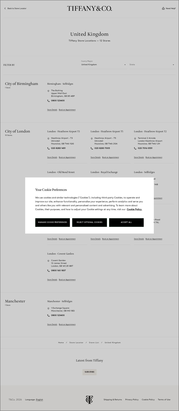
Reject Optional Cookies (89, 222)
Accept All (126, 222)
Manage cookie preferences (52, 222)
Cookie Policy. (134, 209)
